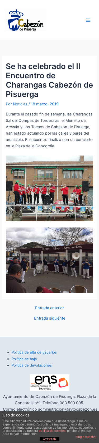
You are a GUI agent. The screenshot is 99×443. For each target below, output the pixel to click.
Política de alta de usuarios (34, 352)
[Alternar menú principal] (88, 20)
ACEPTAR (49, 439)
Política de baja (24, 359)
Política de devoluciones (32, 365)
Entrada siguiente (49, 318)
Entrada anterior (49, 308)
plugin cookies (86, 437)
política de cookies (52, 431)
